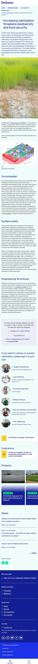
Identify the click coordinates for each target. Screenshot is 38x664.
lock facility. (4, 296)
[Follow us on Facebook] (16, 638)
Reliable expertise (13, 7)
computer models (21, 287)
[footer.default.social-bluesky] (21, 638)
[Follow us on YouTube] (12, 638)
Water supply (5, 10)
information (7, 213)
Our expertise (25, 7)
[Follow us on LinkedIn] (3, 638)
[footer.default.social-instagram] (8, 638)
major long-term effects (18, 123)
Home (3, 7)
